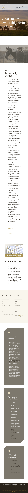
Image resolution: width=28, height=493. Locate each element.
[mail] (7, 2)
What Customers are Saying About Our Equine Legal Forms (16, 472)
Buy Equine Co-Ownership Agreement (15, 462)
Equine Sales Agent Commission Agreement (15, 436)
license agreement (19, 316)
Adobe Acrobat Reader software (14, 360)
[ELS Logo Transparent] (3, 5)
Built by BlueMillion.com (14, 485)
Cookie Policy (5, 488)
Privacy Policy (11, 488)
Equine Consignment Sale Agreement (15, 431)
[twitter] (4, 2)
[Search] (22, 7)
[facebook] (2, 2)
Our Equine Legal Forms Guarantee (15, 465)
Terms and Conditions (16, 490)
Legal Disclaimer (8, 490)
